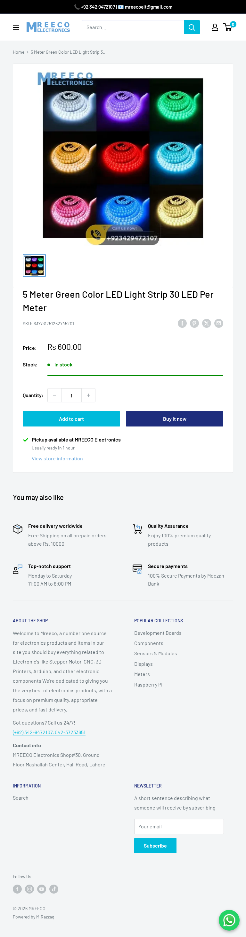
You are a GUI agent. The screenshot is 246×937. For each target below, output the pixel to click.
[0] (228, 27)
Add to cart (71, 419)
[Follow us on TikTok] (53, 889)
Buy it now (174, 419)
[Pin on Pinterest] (194, 323)
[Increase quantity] (88, 395)
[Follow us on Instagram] (29, 889)
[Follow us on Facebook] (17, 889)
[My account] (215, 27)
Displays (143, 664)
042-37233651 (70, 732)
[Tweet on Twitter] (206, 323)
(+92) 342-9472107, (34, 732)
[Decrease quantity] (54, 395)
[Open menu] (16, 27)
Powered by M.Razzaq (33, 916)
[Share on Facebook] (182, 323)
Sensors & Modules (155, 653)
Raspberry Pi (148, 684)
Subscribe (155, 845)
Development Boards (158, 633)
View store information (57, 458)
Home (18, 52)
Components (148, 643)
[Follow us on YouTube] (41, 889)
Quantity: (33, 395)
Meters (142, 674)
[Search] (192, 27)
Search (21, 798)
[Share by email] (218, 323)
